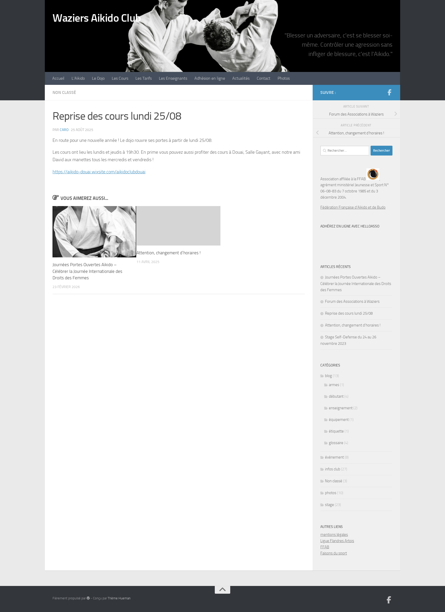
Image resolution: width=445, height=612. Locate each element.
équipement (339, 419)
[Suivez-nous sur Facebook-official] (389, 92)
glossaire (336, 442)
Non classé (64, 92)
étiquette (336, 431)
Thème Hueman (119, 598)
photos (330, 493)
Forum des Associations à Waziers (352, 301)
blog (328, 375)
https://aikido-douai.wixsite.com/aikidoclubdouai (99, 172)
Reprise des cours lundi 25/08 (349, 313)
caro (64, 130)
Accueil (58, 78)
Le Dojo (98, 78)
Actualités (241, 78)
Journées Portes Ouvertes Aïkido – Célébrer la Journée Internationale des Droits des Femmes (87, 271)
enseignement (341, 408)
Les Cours (120, 78)
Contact (263, 78)
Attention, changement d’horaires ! (168, 252)
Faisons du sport (333, 553)
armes (334, 384)
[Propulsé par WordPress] (88, 598)
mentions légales (334, 534)
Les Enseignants (173, 78)
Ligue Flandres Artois (337, 540)
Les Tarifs (143, 78)
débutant (336, 396)
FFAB (324, 547)
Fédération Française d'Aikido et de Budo (353, 207)
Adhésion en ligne (209, 78)
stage (329, 504)
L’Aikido (78, 78)
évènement (334, 457)
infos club (332, 469)
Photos (284, 78)
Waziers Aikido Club (97, 18)
